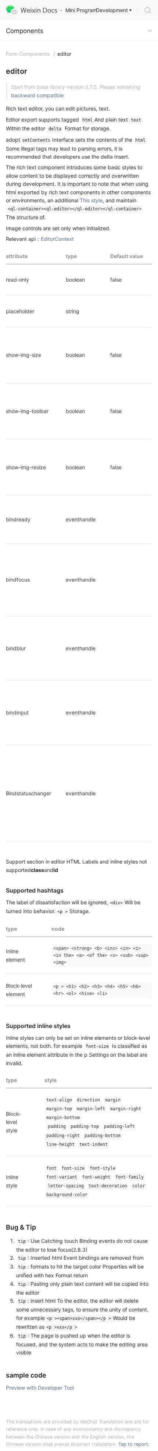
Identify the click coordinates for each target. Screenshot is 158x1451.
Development (112, 10)
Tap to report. (134, 1444)
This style (91, 200)
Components (24, 31)
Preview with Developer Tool (40, 1388)
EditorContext (57, 239)
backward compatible (37, 95)
